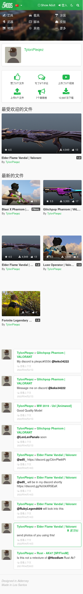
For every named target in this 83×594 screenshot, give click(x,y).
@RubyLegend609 (29, 508)
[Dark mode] (72, 5)
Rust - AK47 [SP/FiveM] (53, 553)
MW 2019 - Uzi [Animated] (54, 406)
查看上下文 (25, 366)
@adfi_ (22, 459)
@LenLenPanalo (28, 437)
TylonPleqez (34, 49)
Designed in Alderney (15, 581)
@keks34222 (60, 361)
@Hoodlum (55, 558)
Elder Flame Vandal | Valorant (57, 455)
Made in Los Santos (14, 585)
